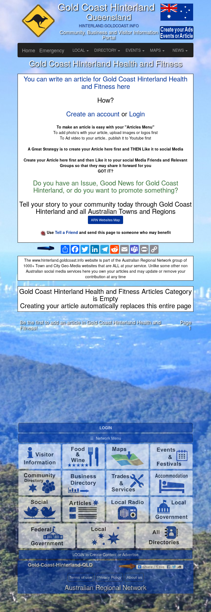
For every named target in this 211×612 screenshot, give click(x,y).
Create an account (93, 113)
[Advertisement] (105, 378)
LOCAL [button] (79, 50)
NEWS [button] (179, 50)
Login (137, 113)
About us (134, 577)
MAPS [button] (156, 50)
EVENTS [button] (134, 50)
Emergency (51, 50)
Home (28, 50)
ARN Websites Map (105, 219)
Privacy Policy (109, 577)
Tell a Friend (66, 232)
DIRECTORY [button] (105, 50)
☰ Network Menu (105, 438)
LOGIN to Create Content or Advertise (105, 554)
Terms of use (80, 577)
